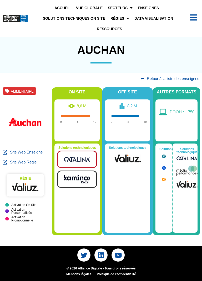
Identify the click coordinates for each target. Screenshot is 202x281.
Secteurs (118, 8)
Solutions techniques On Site (74, 18)
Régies (117, 18)
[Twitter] (83, 255)
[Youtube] (118, 255)
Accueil (62, 8)
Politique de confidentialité (116, 274)
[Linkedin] (101, 255)
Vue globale (89, 8)
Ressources (109, 29)
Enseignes (148, 8)
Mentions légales (79, 274)
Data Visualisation (153, 18)
